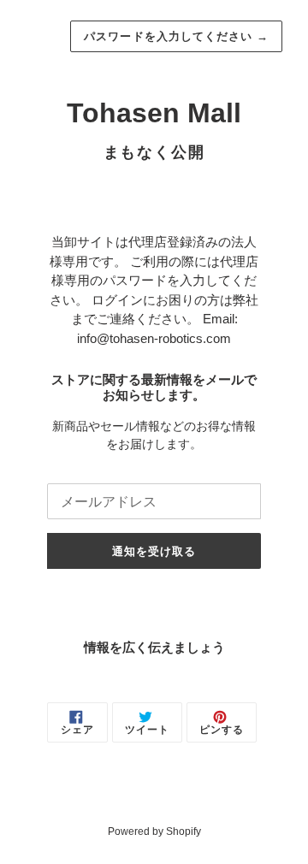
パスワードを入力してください (176, 36)
